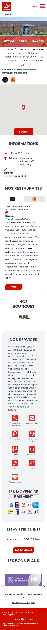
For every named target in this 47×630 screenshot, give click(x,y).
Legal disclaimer (8, 623)
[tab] (12, 199)
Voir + (24, 65)
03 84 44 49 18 (22, 152)
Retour (8, 14)
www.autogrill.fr (8, 615)
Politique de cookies (10, 626)
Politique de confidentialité (27, 623)
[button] (23, 107)
